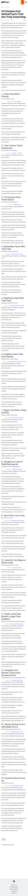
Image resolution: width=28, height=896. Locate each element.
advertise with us (14, 889)
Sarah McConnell (12, 20)
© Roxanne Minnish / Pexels (17, 623)
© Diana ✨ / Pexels (17, 153)
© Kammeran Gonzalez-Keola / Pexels (17, 361)
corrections (14, 891)
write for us (14, 885)
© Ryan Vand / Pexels (17, 469)
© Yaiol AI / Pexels (17, 567)
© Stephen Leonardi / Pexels (17, 520)
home (2, 7)
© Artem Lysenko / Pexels (17, 785)
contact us (14, 893)
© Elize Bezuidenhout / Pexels (17, 305)
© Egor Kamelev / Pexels (17, 254)
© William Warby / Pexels (17, 731)
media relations (14, 887)
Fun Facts (8, 7)
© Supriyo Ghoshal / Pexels (17, 417)
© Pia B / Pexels (17, 204)
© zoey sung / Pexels (17, 680)
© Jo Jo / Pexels (17, 101)
